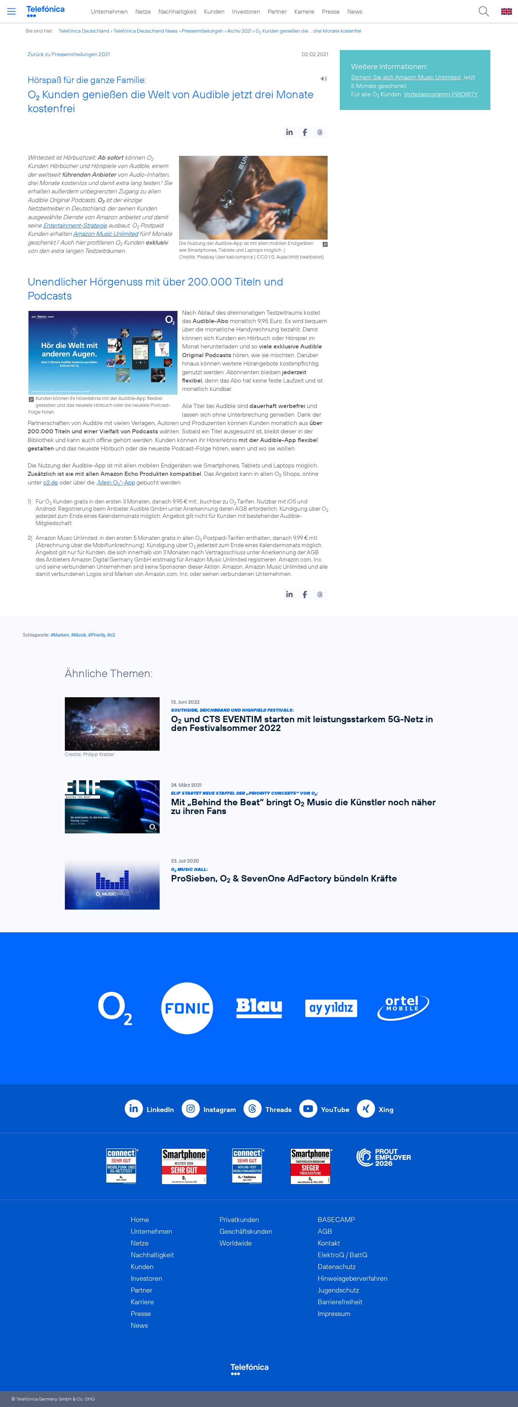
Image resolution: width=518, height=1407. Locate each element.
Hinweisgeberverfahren (353, 1278)
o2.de (50, 482)
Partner (277, 11)
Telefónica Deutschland (83, 31)
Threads (278, 1109)
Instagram (220, 1109)
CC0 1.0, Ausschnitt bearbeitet (289, 257)
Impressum (334, 1313)
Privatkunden (239, 1219)
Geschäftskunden (246, 1231)
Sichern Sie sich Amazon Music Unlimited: (406, 77)
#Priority (96, 635)
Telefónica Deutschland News (145, 31)
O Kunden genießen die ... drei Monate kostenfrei (308, 31)
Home (140, 1219)
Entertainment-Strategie (75, 225)
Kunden (214, 11)
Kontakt (329, 1243)
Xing (386, 1109)
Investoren (246, 11)
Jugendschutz (338, 1290)
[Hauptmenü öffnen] (11, 11)
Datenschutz (337, 1266)
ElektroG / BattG (342, 1254)
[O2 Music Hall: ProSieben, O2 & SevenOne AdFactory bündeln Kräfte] (255, 883)
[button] (289, 132)
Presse (331, 11)
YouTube (335, 1109)
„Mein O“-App (115, 482)
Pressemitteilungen (202, 31)
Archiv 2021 (239, 31)
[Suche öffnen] (483, 11)
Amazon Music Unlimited (105, 233)
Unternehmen (109, 11)
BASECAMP (336, 1219)
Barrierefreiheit (340, 1301)
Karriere (304, 11)
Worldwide (236, 1243)
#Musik (78, 635)
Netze (143, 11)
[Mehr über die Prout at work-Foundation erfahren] (384, 1166)
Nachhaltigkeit (177, 11)
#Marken (60, 635)
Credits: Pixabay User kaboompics (216, 257)
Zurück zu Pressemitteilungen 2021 (69, 54)
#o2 (111, 635)
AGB (325, 1231)
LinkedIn (160, 1109)
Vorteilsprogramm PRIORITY (440, 94)
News (354, 11)
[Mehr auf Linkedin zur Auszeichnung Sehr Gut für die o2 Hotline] (248, 1166)
